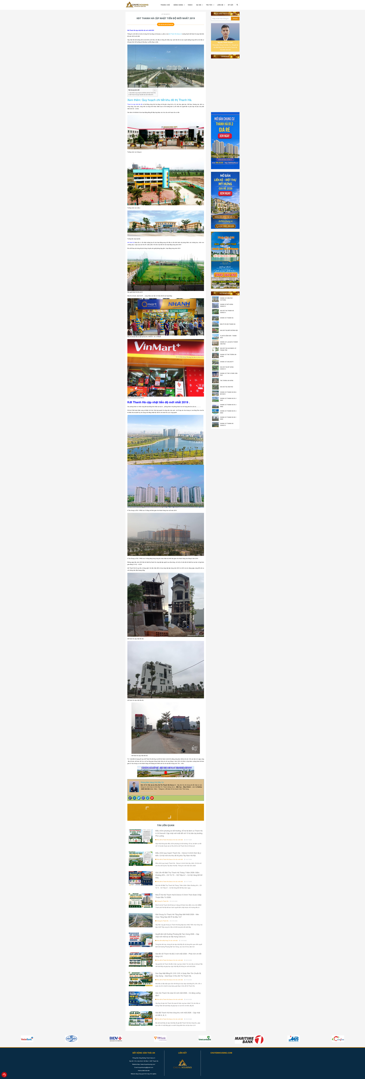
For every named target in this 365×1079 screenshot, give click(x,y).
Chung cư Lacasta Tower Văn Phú (229, 343)
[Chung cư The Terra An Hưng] (216, 355)
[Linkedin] (134, 798)
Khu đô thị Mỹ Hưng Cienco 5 (227, 368)
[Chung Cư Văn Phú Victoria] (216, 299)
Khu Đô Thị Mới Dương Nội (229, 330)
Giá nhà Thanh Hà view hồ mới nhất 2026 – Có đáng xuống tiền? (177, 994)
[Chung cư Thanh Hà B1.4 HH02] (216, 405)
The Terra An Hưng (226, 380)
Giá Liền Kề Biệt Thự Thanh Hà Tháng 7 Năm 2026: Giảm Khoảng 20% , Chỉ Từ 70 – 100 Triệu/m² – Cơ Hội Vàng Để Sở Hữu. (178, 875)
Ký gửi (230, 5)
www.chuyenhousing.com (148, 792)
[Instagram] (143, 798)
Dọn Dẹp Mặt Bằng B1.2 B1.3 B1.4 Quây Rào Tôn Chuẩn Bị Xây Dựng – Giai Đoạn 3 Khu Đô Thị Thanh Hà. (178, 974)
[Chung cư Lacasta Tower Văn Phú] (216, 343)
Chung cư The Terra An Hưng (228, 355)
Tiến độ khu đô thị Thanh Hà (165, 24)
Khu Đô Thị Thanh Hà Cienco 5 (227, 311)
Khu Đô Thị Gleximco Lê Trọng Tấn (228, 349)
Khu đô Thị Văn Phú (226, 387)
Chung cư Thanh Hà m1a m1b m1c (228, 393)
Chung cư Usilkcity (227, 362)
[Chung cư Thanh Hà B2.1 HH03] (216, 418)
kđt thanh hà (130, 242)
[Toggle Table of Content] (154, 90)
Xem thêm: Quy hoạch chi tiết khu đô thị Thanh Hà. (143, 93)
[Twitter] (139, 798)
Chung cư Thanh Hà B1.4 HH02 (228, 405)
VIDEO (190, 5)
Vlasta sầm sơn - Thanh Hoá (228, 336)
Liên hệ (220, 5)
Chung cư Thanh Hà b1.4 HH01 (228, 399)
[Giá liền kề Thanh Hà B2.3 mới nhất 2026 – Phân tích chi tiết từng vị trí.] (141, 959)
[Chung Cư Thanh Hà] (216, 317)
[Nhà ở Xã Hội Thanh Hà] (216, 324)
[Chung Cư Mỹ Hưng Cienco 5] (216, 305)
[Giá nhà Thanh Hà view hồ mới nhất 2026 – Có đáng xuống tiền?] (141, 999)
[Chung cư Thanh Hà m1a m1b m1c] (216, 393)
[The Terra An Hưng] (216, 380)
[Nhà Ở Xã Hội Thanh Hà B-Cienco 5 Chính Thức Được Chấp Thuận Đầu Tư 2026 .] (141, 900)
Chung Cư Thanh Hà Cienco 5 (226, 424)
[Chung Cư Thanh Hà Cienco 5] (216, 424)
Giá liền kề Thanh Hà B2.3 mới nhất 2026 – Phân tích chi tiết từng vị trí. (178, 954)
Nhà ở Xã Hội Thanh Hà (227, 324)
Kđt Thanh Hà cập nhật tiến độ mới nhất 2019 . (142, 94)
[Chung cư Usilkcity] (216, 361)
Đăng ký (235, 18)
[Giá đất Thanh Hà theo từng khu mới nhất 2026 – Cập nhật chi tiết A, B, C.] (141, 1018)
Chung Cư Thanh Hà (162, 901)
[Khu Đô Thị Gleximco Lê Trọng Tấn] (216, 349)
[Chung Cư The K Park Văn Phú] (216, 374)
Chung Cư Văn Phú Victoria (226, 299)
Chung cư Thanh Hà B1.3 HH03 (228, 412)
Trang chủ (165, 5)
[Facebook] (130, 798)
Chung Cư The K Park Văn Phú (228, 374)
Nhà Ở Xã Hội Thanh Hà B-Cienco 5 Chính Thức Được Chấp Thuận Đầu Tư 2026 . (178, 895)
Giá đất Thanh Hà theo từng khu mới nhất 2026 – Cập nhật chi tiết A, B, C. (177, 1013)
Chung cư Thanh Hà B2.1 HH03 (228, 418)
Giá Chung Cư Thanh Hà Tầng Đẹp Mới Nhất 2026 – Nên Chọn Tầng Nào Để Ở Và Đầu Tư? (177, 915)
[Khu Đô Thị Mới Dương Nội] (216, 330)
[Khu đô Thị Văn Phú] (216, 386)
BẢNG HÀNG (178, 5)
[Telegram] (147, 798)
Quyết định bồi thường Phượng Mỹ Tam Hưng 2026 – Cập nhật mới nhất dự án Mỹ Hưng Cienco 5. (177, 935)
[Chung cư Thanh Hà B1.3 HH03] (216, 412)
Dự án (198, 5)
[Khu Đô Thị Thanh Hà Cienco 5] (216, 311)
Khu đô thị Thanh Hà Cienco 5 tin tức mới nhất (170, 840)
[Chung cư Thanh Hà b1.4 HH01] (216, 399)
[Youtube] (152, 798)
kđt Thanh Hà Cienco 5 (175, 34)
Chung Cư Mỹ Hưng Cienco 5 (226, 305)
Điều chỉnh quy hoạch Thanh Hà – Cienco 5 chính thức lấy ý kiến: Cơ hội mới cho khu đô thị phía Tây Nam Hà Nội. (178, 854)
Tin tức (209, 5)
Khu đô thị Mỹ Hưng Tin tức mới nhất (167, 940)
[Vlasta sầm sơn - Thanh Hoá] (216, 336)
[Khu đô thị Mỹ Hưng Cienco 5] (216, 368)
